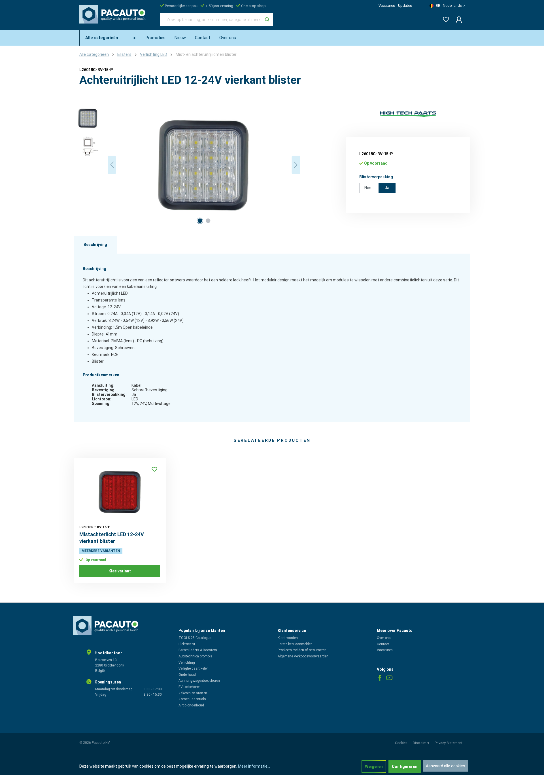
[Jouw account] (457, 19)
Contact (383, 644)
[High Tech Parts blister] (408, 114)
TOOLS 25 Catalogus (195, 638)
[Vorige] (112, 165)
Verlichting (186, 662)
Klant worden (288, 638)
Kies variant (120, 571)
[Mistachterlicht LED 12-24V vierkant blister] (119, 492)
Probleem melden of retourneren (302, 650)
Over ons (384, 638)
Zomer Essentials (192, 699)
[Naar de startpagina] (113, 18)
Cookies (401, 743)
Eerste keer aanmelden (295, 644)
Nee (367, 187)
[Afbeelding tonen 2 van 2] (208, 220)
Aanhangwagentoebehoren (199, 681)
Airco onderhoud (191, 705)
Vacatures (387, 5)
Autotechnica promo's (195, 656)
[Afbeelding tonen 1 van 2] (199, 220)
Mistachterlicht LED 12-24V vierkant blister (111, 537)
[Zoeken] (267, 19)
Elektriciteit (186, 644)
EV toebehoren (189, 687)
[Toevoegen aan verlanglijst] (154, 469)
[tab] (95, 245)
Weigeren (374, 766)
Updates (405, 5)
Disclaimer (421, 743)
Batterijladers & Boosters (197, 650)
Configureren (404, 766)
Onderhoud (187, 675)
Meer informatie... (254, 766)
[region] (187, 165)
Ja (387, 187)
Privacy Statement (448, 743)
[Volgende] (296, 165)
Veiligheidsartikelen (193, 668)
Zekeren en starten (192, 693)
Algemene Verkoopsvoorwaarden (303, 656)
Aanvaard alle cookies (445, 766)
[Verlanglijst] (444, 18)
